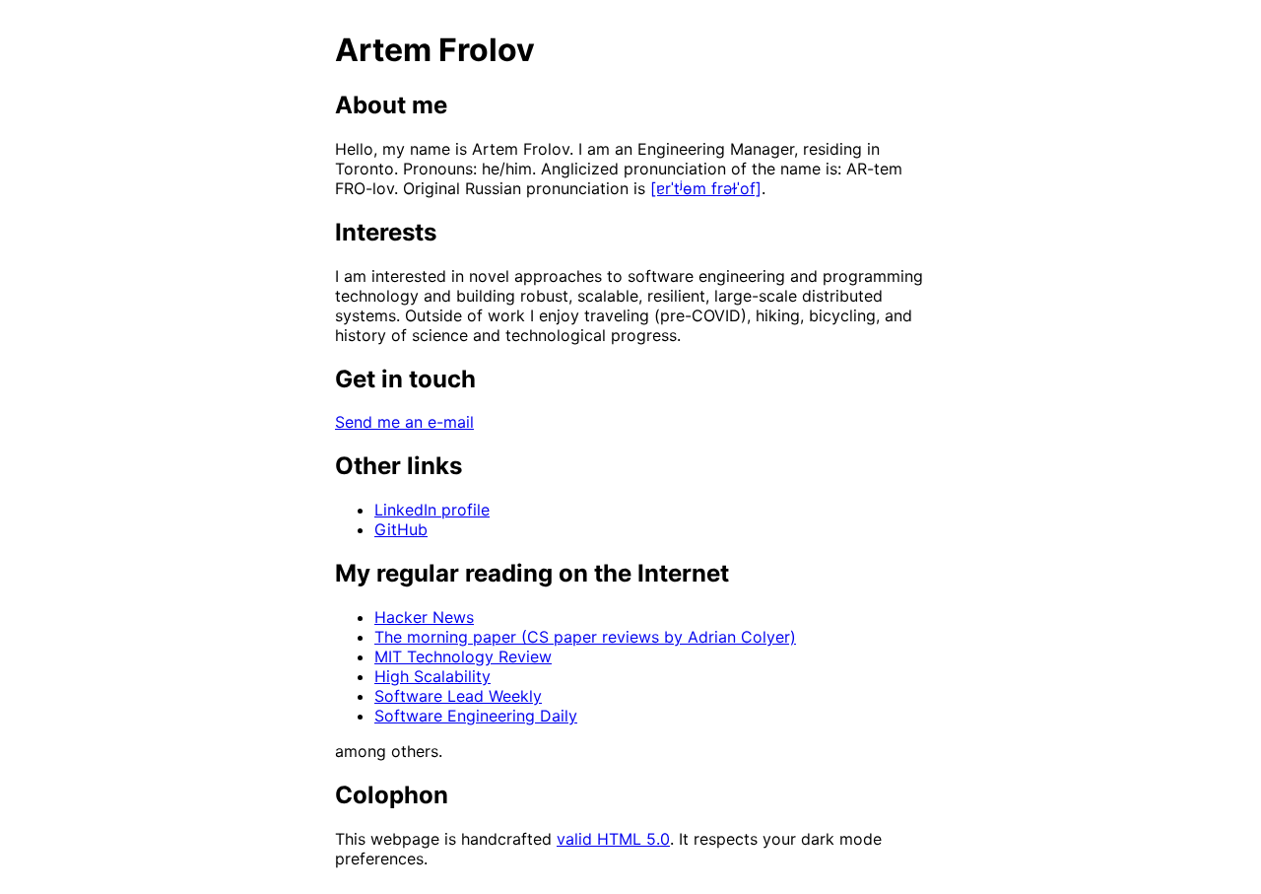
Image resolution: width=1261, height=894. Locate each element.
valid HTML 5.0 (613, 839)
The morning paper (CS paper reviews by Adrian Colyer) (585, 637)
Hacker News (424, 617)
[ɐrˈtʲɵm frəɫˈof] (706, 188)
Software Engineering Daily (475, 715)
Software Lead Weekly (458, 696)
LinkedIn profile (432, 509)
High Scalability (432, 676)
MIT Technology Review (463, 656)
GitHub (401, 529)
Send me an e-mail (404, 422)
